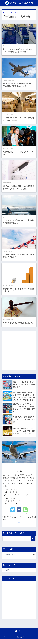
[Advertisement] (19, 350)
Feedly (25, 513)
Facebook (19, 513)
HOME (20, 631)
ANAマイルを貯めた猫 (21, 2)
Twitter (12, 513)
